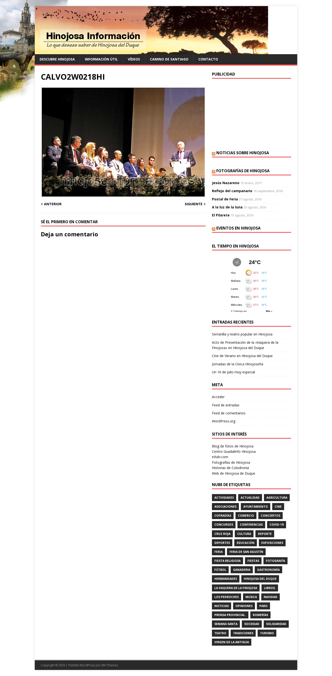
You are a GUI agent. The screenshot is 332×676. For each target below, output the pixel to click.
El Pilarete (221, 215)
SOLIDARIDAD (276, 624)
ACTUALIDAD (250, 498)
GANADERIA (241, 570)
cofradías (222, 515)
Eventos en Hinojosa (238, 228)
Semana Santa (225, 624)
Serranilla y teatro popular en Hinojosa (242, 334)
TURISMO (267, 633)
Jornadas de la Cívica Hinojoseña (237, 364)
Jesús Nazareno (225, 182)
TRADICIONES (243, 633)
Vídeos (134, 59)
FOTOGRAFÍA (275, 561)
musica (251, 597)
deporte (265, 534)
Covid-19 (277, 524)
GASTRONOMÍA (268, 570)
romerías (260, 615)
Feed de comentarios (228, 413)
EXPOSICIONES (272, 543)
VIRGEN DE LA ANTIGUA (231, 642)
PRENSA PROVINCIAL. (230, 615)
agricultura (276, 498)
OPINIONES (244, 606)
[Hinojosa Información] (151, 51)
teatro (220, 633)
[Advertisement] (251, 114)
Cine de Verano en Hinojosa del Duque (242, 355)
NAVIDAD (270, 597)
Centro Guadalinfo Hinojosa (234, 451)
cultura (244, 534)
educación (245, 543)
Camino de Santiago (169, 59)
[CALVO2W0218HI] (123, 194)
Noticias (221, 606)
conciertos (270, 515)
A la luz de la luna (227, 207)
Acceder (218, 396)
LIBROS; (270, 588)
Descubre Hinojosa (57, 59)
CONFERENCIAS (251, 524)
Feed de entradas (225, 405)
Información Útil (101, 59)
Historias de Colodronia (230, 467)
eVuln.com (220, 456)
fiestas (253, 561)
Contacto (208, 59)
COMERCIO (246, 515)
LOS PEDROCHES (226, 597)
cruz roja (222, 534)
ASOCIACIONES (225, 507)
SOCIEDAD (251, 624)
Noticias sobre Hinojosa (242, 152)
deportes (222, 543)
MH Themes (110, 665)
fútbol (220, 570)
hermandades (225, 579)
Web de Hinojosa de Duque (233, 473)
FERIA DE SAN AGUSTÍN (246, 552)
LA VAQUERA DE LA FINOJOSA (235, 588)
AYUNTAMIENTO (255, 507)
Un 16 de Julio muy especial (233, 372)
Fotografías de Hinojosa (243, 170)
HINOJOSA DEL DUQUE (260, 579)
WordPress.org (223, 421)
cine (278, 507)
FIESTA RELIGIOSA (227, 561)
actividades (224, 498)
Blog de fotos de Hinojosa (232, 446)
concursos (223, 524)
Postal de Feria (225, 199)
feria (218, 552)
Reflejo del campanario (232, 190)
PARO (263, 606)
